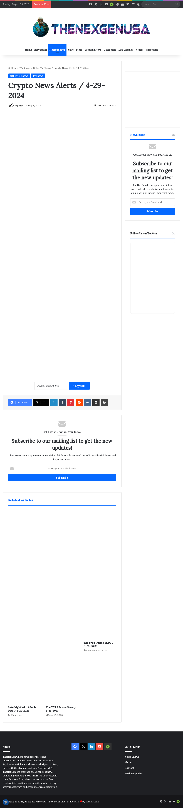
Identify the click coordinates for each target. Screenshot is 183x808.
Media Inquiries (134, 773)
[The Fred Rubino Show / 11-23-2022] (100, 574)
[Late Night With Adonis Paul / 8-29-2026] (24, 606)
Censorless (152, 49)
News (71, 49)
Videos (140, 49)
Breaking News (93, 49)
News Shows (132, 756)
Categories (110, 49)
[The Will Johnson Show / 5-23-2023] (62, 606)
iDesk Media (92, 801)
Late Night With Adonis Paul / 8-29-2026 (22, 709)
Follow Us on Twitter (143, 233)
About (128, 762)
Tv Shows (25, 68)
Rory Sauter (40, 49)
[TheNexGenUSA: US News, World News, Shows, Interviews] (91, 26)
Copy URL (79, 385)
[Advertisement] (62, 344)
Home (28, 49)
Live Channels (125, 49)
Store (79, 49)
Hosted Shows (57, 49)
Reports (19, 105)
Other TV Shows (42, 68)
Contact (129, 767)
